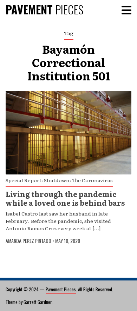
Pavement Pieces (61, 289)
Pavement (44, 9)
